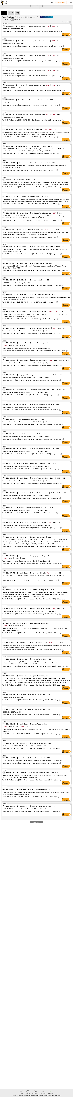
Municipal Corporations (23, 280)
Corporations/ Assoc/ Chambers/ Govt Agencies (22, 146)
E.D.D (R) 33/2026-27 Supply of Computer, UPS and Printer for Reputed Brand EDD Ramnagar (31, 760)
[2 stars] (17, 17)
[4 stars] (21, 17)
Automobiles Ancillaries (23, 642)
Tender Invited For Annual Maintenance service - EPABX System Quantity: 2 (26, 561)
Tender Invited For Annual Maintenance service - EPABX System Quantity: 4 (26, 525)
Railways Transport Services (23, 263)
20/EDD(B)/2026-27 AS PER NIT (12, 697)
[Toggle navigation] (70, 2)
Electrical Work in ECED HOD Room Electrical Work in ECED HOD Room (25, 746)
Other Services (23, 463)
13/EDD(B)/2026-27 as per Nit (11, 88)
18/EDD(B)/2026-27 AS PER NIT (12, 29)
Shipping (21, 179)
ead (34, 17)
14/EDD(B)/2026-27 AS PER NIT (12, 43)
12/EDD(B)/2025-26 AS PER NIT (12, 117)
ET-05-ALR (5, 102)
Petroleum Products (23, 404)
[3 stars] (19, 17)
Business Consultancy (23, 537)
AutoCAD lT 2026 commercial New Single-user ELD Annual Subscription (24, 809)
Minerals (21, 507)
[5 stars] (23, 17)
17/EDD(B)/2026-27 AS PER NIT (12, 58)
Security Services (23, 246)
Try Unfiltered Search (46, 17)
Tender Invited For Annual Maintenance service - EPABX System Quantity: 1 (26, 331)
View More (36, 822)
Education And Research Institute (23, 343)
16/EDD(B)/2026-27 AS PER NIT (12, 73)
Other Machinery (23, 623)
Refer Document (12, 31)
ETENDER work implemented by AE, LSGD (16, 283)
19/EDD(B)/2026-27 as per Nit (11, 712)
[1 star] (15, 17)
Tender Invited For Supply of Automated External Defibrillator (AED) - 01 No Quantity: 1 (29, 611)
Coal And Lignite (23, 213)
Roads (21, 522)
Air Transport (23, 772)
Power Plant (21, 26)
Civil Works (21, 129)
